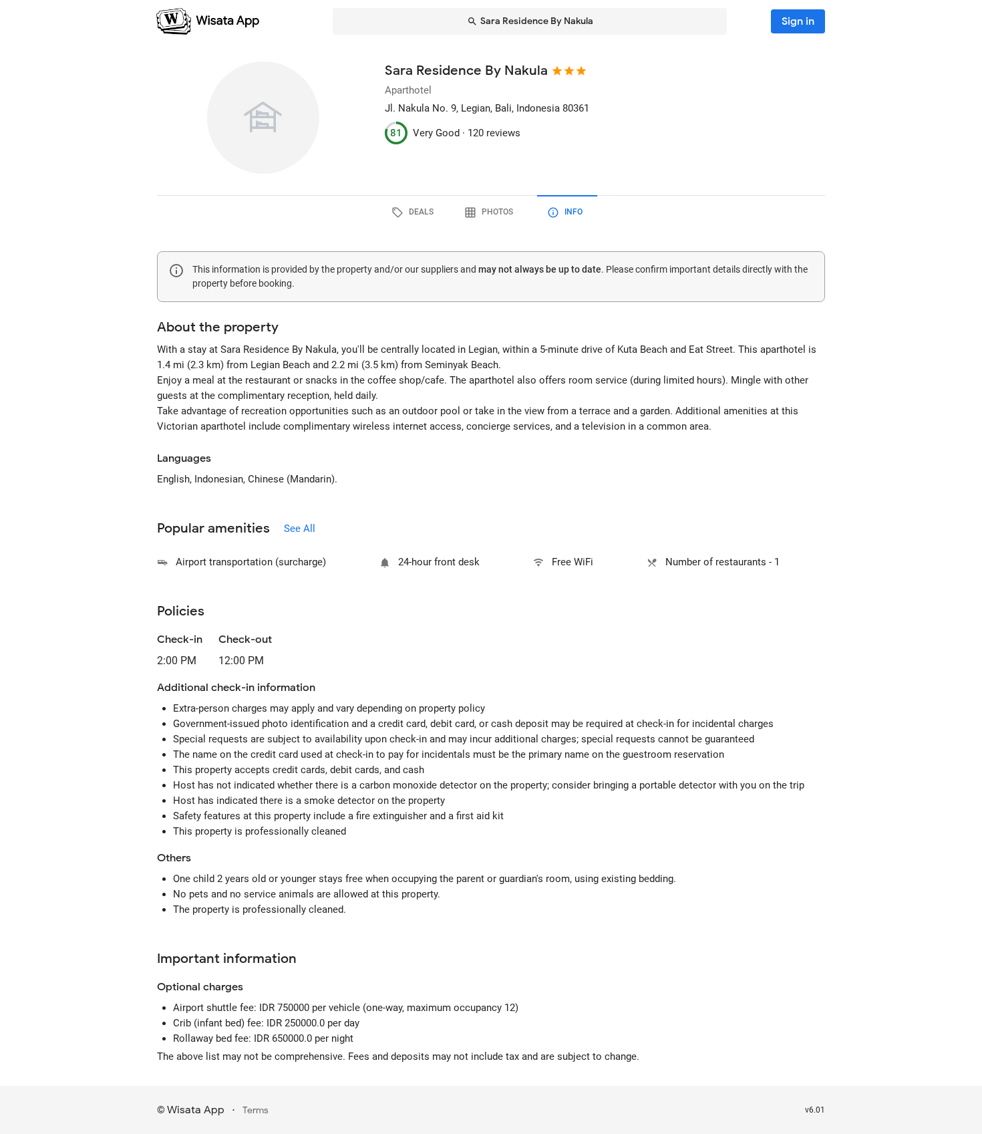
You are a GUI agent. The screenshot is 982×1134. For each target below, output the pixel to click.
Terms (255, 1110)
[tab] (415, 212)
